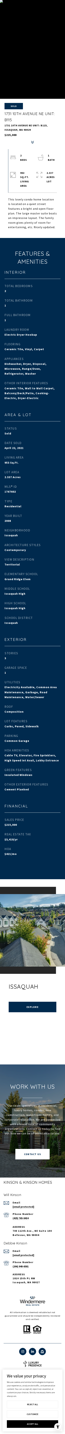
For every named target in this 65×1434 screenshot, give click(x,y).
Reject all (32, 1404)
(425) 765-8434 (21, 1218)
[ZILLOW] (42, 1351)
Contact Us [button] (32, 1154)
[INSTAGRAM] (22, 1351)
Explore (33, 1007)
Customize (32, 1414)
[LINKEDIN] (32, 1351)
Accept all (32, 1424)
